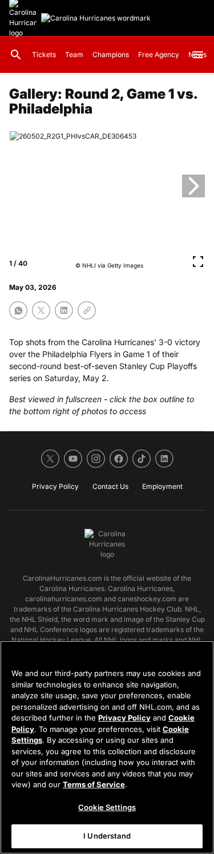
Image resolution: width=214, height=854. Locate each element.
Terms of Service (94, 784)
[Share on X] (41, 310)
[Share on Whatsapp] (18, 310)
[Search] (16, 55)
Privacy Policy (124, 717)
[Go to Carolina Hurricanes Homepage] (96, 18)
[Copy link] (87, 310)
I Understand (107, 835)
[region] (107, 747)
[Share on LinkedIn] (64, 310)
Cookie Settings (107, 807)
